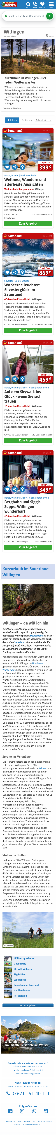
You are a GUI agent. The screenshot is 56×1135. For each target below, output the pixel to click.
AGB (19, 1121)
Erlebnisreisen (27, 387)
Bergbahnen (42, 387)
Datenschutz (29, 1121)
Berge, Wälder (11, 175)
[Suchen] (49, 16)
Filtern (13, 120)
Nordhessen (38, 663)
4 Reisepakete (10, 36)
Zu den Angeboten (28, 1005)
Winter (43, 768)
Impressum (10, 1121)
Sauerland (19, 642)
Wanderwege (9, 670)
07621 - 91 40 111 (30, 1093)
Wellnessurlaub (28, 175)
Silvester (8, 280)
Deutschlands (37, 635)
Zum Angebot (28, 223)
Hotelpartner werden (31, 1125)
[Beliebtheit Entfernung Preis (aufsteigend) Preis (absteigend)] (43, 120)
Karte (51, 36)
